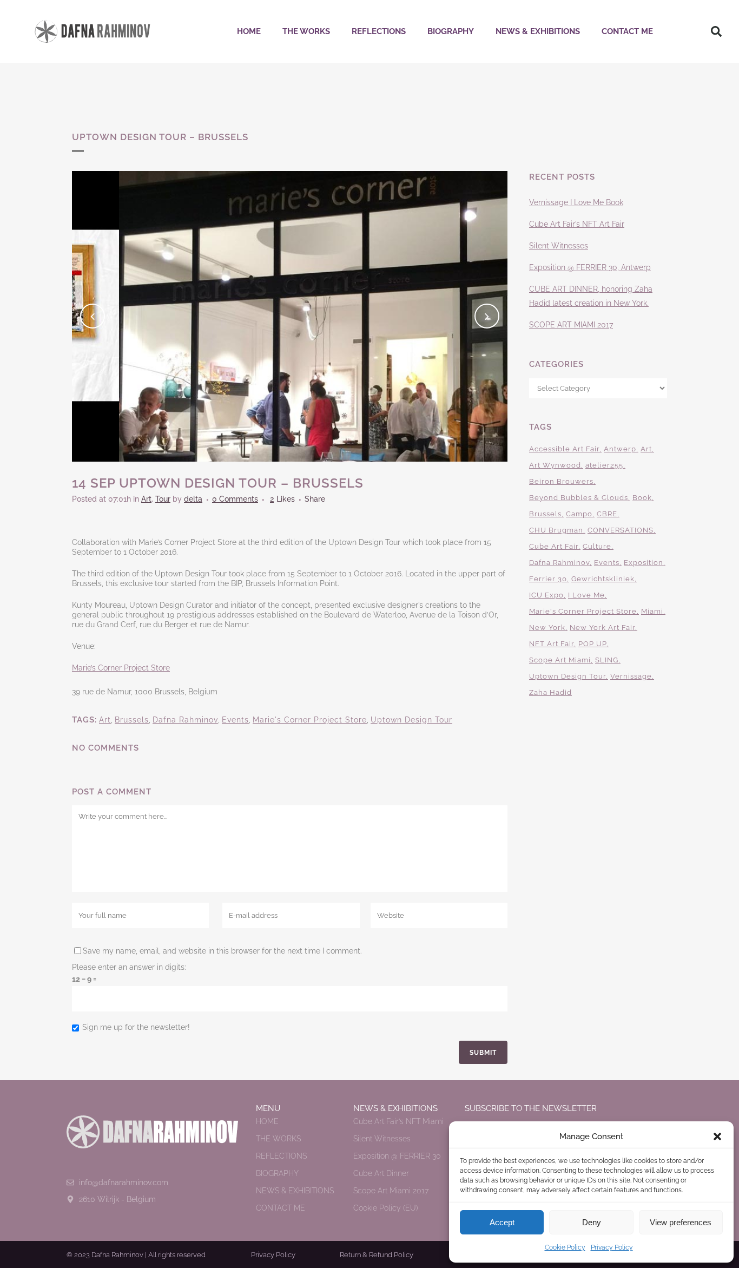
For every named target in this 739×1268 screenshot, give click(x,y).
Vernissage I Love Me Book (576, 202)
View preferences (680, 1222)
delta (193, 499)
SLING (606, 660)
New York (547, 627)
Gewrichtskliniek (603, 579)
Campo (579, 514)
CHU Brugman (556, 530)
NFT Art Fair (551, 644)
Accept (502, 1222)
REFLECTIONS (379, 31)
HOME (249, 31)
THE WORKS (306, 31)
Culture (597, 546)
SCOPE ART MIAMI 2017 (571, 324)
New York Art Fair (602, 627)
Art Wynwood (555, 465)
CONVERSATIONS (621, 530)
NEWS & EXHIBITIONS (538, 31)
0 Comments (235, 499)
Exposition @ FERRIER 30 (397, 1156)
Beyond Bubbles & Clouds (578, 498)
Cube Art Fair (553, 546)
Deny (591, 1222)
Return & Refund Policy (376, 1255)
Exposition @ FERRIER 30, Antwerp (590, 267)
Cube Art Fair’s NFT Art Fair (576, 224)
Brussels (132, 719)
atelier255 (604, 465)
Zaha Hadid (550, 692)
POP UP (592, 644)
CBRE (607, 514)
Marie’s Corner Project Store (121, 667)
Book (642, 498)
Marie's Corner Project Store (310, 719)
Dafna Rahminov (185, 719)
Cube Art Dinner (381, 1173)
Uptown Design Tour (411, 719)
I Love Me (586, 595)
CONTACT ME (627, 31)
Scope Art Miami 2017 (390, 1190)
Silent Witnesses (558, 245)
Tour (162, 499)
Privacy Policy (612, 1247)
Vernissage (631, 676)
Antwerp (620, 449)
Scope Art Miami (560, 660)
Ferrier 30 (548, 579)
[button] (717, 1136)
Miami (652, 611)
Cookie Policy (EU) (385, 1208)
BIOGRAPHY (450, 31)
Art (146, 499)
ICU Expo (546, 595)
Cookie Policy (565, 1247)
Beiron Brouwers (561, 481)
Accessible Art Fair (564, 449)
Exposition (643, 563)
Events (235, 719)
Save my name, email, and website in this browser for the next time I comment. (222, 951)
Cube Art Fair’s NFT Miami (398, 1121)
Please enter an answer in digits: (129, 967)
